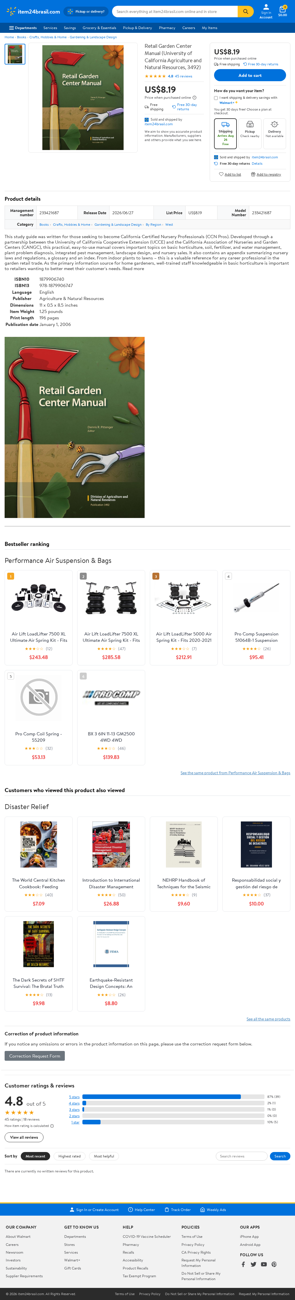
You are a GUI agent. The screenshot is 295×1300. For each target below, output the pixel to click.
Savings (70, 27)
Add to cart (250, 75)
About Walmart (18, 1236)
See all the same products (268, 1019)
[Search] (246, 11)
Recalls (128, 1252)
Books (21, 37)
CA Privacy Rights (196, 1252)
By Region (153, 224)
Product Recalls (135, 1268)
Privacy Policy (193, 1244)
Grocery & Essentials (99, 27)
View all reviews (24, 1137)
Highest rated (69, 1156)
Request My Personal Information (198, 1262)
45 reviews (183, 76)
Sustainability (16, 1268)
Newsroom (14, 1252)
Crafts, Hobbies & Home (48, 37)
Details (257, 164)
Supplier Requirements (24, 1275)
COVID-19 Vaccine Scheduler (147, 1236)
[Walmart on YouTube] (264, 1264)
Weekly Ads (216, 1209)
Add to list (233, 174)
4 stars (74, 1103)
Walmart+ (72, 1260)
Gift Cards (72, 1268)
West (169, 224)
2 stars (74, 1116)
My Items (209, 27)
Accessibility (133, 1260)
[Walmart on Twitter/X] (253, 1264)
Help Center (145, 1209)
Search (280, 1156)
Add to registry (269, 174)
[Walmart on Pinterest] (274, 1264)
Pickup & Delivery (137, 27)
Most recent (35, 1156)
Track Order (181, 1209)
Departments (26, 27)
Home (9, 37)
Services (50, 27)
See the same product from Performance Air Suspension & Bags (235, 772)
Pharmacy (167, 27)
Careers (188, 27)
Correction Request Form (34, 1056)
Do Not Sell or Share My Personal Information (201, 1276)
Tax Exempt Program (139, 1275)
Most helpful (104, 1156)
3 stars (74, 1109)
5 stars (74, 1097)
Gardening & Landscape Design (93, 37)
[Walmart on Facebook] (243, 1264)
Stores (69, 1244)
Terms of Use (192, 1236)
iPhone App (249, 1236)
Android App (250, 1244)
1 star (75, 1122)
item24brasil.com (159, 123)
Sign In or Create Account (97, 1209)
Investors (13, 1260)
